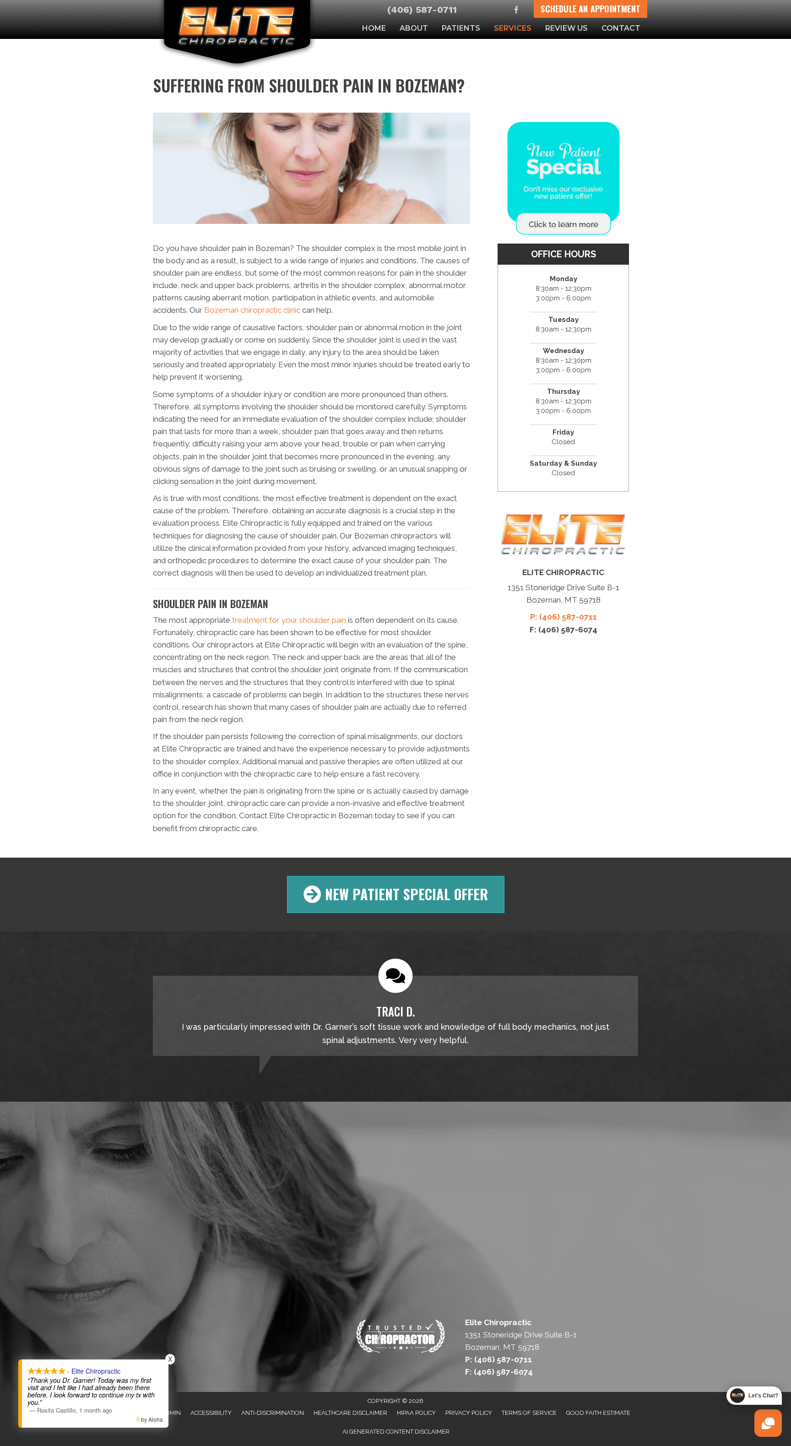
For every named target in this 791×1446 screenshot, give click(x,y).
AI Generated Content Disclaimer (396, 1431)
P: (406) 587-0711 (563, 616)
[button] (395, 894)
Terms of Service (529, 1412)
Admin (171, 1412)
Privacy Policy (468, 1412)
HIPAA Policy (416, 1412)
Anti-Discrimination (272, 1412)
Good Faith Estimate (598, 1412)
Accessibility (211, 1412)
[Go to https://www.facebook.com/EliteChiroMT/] (516, 11)
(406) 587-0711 (422, 9)
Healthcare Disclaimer (350, 1412)
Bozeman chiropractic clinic (252, 310)
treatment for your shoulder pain (289, 620)
